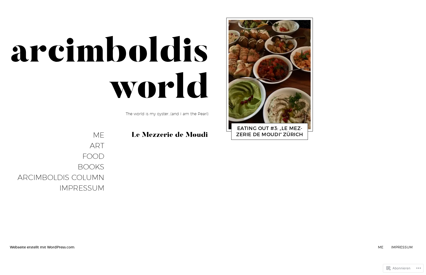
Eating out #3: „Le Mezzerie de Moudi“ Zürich (269, 131)
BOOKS (91, 167)
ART (97, 146)
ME (98, 135)
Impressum (81, 188)
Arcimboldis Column (61, 177)
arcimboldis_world (266, 135)
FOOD (93, 156)
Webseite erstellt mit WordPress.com (42, 247)
